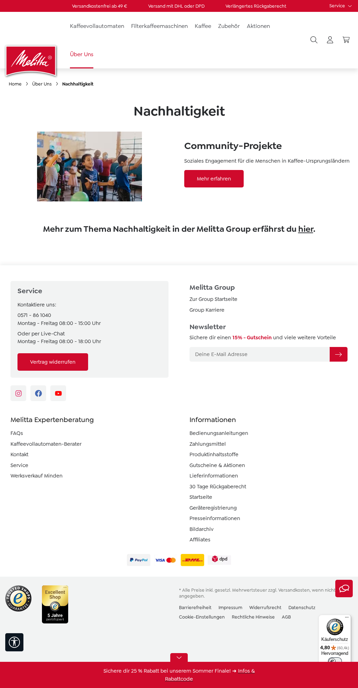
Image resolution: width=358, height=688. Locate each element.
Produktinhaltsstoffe (213, 454)
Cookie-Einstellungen (202, 617)
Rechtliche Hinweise (253, 617)
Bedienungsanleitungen (218, 433)
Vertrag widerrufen (53, 361)
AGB (286, 617)
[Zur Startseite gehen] (31, 60)
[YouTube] (58, 393)
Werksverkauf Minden (36, 475)
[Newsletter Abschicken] (338, 354)
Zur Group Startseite (213, 299)
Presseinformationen (214, 518)
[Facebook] (38, 393)
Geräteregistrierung (213, 507)
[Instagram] (18, 393)
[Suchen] (314, 40)
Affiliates (199, 539)
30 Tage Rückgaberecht (217, 486)
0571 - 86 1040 (34, 315)
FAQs (16, 433)
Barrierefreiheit (195, 608)
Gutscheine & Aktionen (217, 465)
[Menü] (347, 619)
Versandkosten (294, 590)
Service (337, 6)
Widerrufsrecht (265, 608)
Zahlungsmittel (207, 444)
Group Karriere (206, 309)
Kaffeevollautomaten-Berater (45, 444)
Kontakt (19, 454)
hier (305, 229)
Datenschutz (301, 608)
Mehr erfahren (214, 178)
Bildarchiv (201, 529)
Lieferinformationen (213, 475)
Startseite (200, 497)
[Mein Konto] (330, 40)
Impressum (230, 608)
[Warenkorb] (346, 40)
